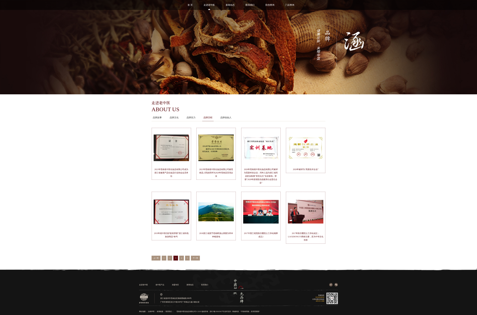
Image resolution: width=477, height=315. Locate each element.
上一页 (156, 258)
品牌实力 (191, 117)
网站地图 (142, 311)
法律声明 (151, 311)
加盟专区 (175, 285)
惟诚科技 (235, 311)
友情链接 (160, 311)
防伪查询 (269, 5)
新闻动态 (230, 5)
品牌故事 (157, 117)
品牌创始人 (226, 117)
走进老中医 (209, 5)
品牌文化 (174, 117)
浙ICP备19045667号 (217, 311)
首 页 (190, 5)
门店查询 (289, 5)
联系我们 (250, 5)
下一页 (195, 258)
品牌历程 (207, 117)
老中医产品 (160, 285)
